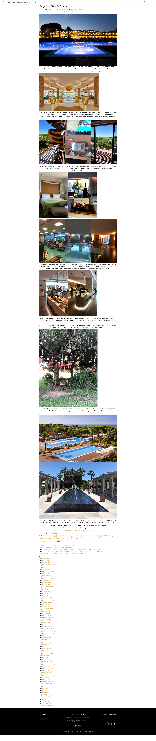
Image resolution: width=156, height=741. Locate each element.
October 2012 (48, 679)
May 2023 (47, 593)
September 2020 (49, 611)
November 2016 (49, 666)
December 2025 (49, 562)
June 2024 (47, 575)
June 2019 (47, 621)
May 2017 (46, 657)
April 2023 (47, 595)
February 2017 (48, 661)
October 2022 (48, 600)
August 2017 (47, 655)
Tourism (56, 538)
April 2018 (47, 646)
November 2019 (49, 613)
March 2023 (47, 597)
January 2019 (48, 630)
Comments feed (47, 703)
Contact (34, 2)
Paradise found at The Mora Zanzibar (57, 547)
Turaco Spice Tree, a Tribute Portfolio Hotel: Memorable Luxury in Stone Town (72, 549)
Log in (43, 699)
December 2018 (49, 632)
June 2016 (47, 672)
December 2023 (49, 582)
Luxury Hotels (90, 537)
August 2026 (48, 558)
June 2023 (47, 591)
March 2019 (47, 626)
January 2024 (48, 580)
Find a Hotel (16, 2)
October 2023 (48, 586)
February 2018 (48, 648)
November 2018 (49, 633)
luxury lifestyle (100, 537)
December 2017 (49, 652)
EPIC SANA (58, 537)
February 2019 (48, 628)
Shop (28, 2)
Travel (62, 538)
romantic (49, 538)
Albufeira (71, 535)
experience (66, 537)
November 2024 (49, 569)
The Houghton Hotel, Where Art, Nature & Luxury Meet (63, 546)
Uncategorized (48, 696)
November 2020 (49, 610)
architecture (85, 535)
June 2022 (47, 604)
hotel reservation (77, 537)
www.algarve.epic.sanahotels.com (78, 530)
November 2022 (49, 599)
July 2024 (47, 573)
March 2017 (47, 659)
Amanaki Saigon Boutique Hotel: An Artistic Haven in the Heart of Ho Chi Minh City (73, 551)
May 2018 (46, 644)
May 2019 (46, 622)
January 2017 (48, 663)
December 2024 (49, 568)
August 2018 (48, 639)
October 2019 (48, 615)
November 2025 (49, 564)
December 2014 (49, 676)
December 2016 (49, 665)
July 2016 (46, 670)
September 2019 (49, 617)
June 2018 (47, 643)
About (9, 2)
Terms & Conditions (87, 731)
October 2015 (48, 674)
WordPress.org (47, 705)
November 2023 (49, 584)
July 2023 (46, 589)
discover (50, 537)
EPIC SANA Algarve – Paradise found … (61, 11)
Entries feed (46, 701)
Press (45, 690)
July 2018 (46, 641)
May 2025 (47, 566)
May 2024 (47, 577)
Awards (93, 535)
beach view (101, 535)
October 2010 (48, 683)
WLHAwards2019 (71, 538)
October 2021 (48, 608)
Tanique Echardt (76, 9)
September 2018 (49, 637)
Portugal (42, 538)
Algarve (77, 535)
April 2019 (47, 624)
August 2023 (48, 588)
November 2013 (49, 677)
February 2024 (48, 578)
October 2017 (48, 654)
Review (56, 533)
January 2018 (48, 650)
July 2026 (47, 560)
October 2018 (48, 635)
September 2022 (49, 602)
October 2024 (48, 571)
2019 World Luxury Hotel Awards (55, 535)
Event (45, 686)
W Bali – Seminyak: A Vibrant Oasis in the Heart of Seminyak (65, 553)
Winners (23, 2)
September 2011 (49, 681)
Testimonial (47, 694)
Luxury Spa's (111, 537)
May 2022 (47, 606)
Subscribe (78, 725)
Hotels (50, 533)
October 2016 (48, 668)
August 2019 (48, 619)
